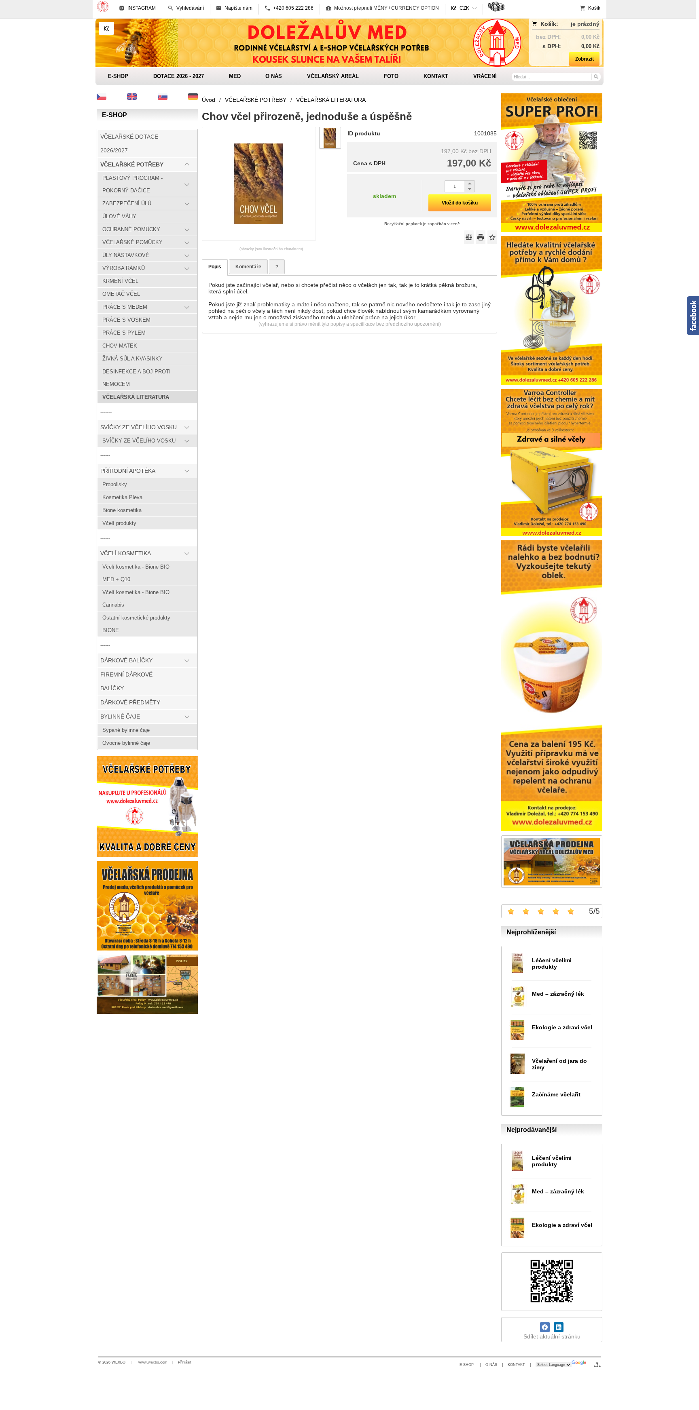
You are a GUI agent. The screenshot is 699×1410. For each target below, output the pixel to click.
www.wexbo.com (152, 1362)
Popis (214, 267)
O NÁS (491, 1365)
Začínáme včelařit (556, 1094)
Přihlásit (184, 1362)
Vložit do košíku (460, 203)
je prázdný (585, 24)
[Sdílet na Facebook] (545, 1327)
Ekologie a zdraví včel (562, 1027)
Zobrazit (584, 59)
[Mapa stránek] (597, 1364)
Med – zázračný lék (558, 994)
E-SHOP (467, 1365)
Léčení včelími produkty (552, 963)
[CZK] (106, 28)
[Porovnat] (469, 237)
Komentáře (248, 267)
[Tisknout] (480, 237)
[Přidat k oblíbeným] (492, 237)
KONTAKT (516, 1365)
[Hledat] (596, 76)
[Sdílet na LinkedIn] (558, 1327)
